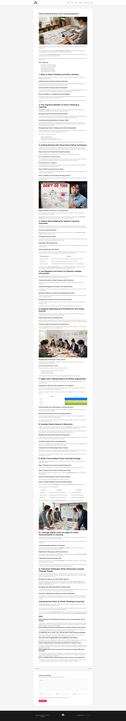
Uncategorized (48, 15)
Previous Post (37, 668)
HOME (68, 2)
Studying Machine (87, 715)
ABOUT (76, 2)
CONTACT (81, 2)
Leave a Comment (42, 15)
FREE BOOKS (87, 2)
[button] (92, 3)
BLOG (72, 2)
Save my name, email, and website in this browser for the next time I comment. (54, 697)
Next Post (90, 668)
